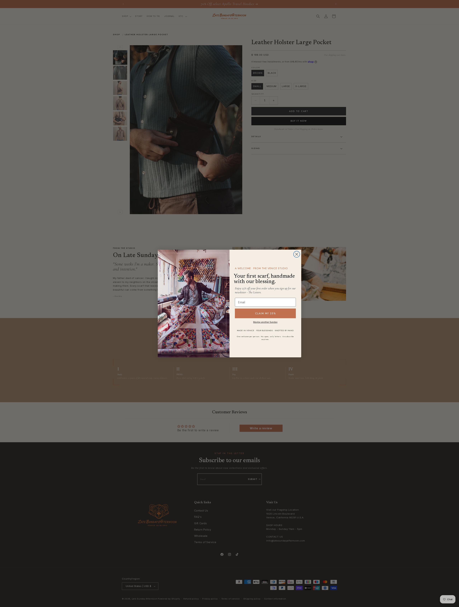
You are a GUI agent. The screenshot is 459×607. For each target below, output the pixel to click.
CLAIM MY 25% (265, 313)
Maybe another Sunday (265, 322)
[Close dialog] (297, 254)
